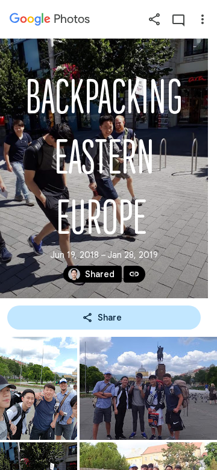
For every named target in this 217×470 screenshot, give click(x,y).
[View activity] (178, 19)
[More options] (202, 19)
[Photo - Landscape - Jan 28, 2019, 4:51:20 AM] (148, 388)
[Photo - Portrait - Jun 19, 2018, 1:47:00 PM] (38, 388)
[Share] (154, 19)
